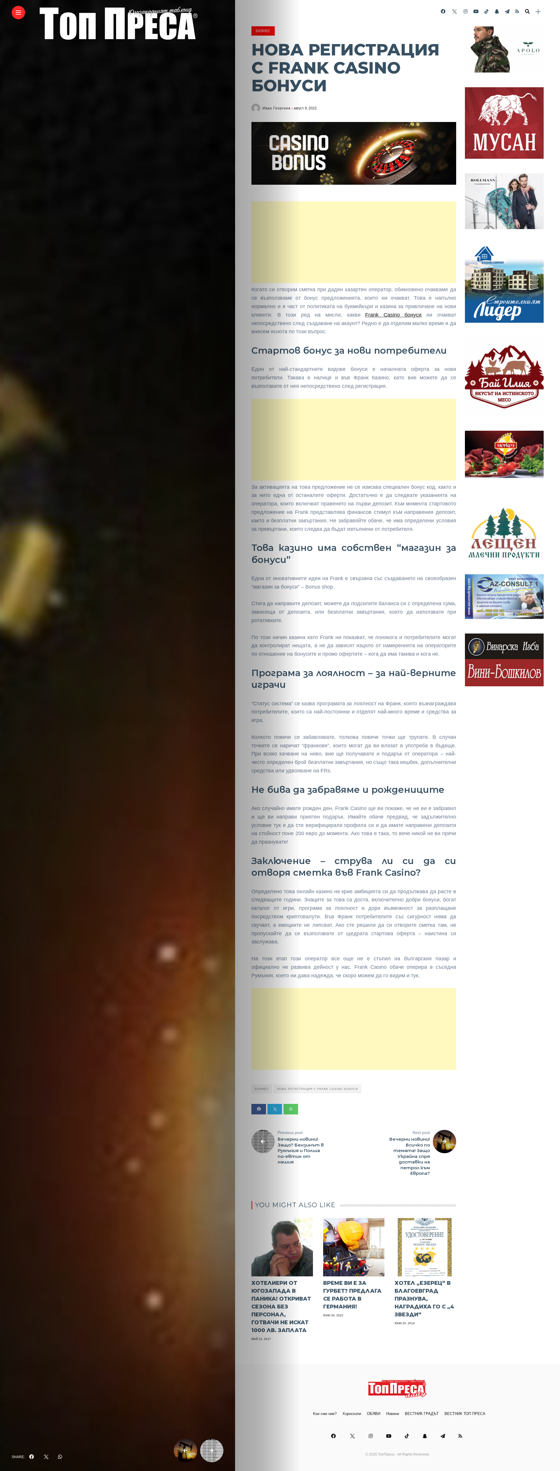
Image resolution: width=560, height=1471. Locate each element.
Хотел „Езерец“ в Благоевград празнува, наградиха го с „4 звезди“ (424, 1299)
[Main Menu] (18, 13)
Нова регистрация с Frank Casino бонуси (317, 1088)
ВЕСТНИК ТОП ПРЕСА (464, 1413)
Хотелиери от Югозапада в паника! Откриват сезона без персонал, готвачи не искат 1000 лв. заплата (281, 1307)
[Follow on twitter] (454, 11)
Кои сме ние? (325, 1413)
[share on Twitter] (46, 1457)
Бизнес (263, 31)
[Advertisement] (353, 242)
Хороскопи (351, 1413)
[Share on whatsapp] (291, 1109)
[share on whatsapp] (60, 1457)
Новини (392, 1413)
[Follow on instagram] (465, 11)
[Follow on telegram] (507, 11)
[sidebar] (538, 12)
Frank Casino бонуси (393, 315)
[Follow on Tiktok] (486, 11)
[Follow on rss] (517, 11)
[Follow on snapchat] (496, 11)
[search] (527, 11)
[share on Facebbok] (31, 1457)
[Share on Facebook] (258, 1109)
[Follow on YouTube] (476, 11)
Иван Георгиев (276, 108)
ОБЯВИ (373, 1413)
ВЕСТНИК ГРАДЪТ (422, 1413)
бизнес (262, 1088)
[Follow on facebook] (443, 11)
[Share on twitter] (274, 1109)
